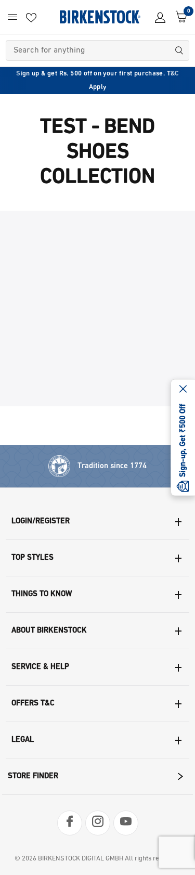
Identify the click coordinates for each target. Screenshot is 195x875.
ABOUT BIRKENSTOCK (49, 631)
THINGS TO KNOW (41, 594)
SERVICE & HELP (40, 667)
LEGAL (22, 740)
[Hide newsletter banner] (183, 390)
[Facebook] (69, 822)
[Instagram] (97, 822)
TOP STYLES (32, 558)
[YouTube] (125, 822)
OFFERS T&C (33, 703)
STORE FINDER (33, 776)
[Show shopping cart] (179, 17)
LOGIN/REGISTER (40, 521)
